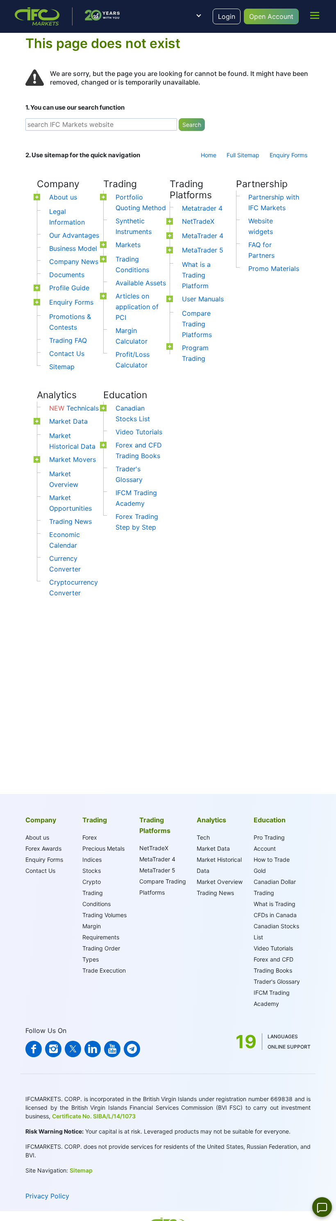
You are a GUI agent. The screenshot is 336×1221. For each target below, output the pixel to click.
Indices (92, 859)
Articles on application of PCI (137, 306)
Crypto (91, 881)
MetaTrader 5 (202, 250)
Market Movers (72, 459)
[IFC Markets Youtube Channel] (112, 1049)
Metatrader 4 (202, 208)
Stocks (91, 870)
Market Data (68, 421)
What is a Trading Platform (196, 275)
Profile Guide (69, 288)
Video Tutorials (139, 432)
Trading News (70, 521)
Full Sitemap (243, 154)
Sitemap (62, 367)
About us (63, 197)
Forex (89, 837)
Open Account (271, 16)
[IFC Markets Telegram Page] (132, 1049)
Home (208, 154)
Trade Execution (104, 970)
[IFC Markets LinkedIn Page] (92, 1049)
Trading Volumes (104, 914)
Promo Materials (273, 268)
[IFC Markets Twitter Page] (73, 1049)
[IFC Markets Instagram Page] (53, 1049)
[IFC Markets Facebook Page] (33, 1049)
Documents (66, 275)
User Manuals (203, 299)
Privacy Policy (47, 1196)
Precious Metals (103, 848)
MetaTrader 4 (202, 236)
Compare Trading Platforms (197, 324)
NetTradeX (198, 221)
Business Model (73, 248)
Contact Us (66, 353)
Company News (73, 261)
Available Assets (141, 283)
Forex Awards (43, 848)
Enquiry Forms (288, 154)
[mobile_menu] (314, 15)
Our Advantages (74, 235)
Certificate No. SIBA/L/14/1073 (94, 1116)
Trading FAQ (68, 340)
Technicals (74, 408)
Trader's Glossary (277, 981)
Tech (203, 837)
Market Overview (220, 881)
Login (226, 16)
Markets (128, 245)
